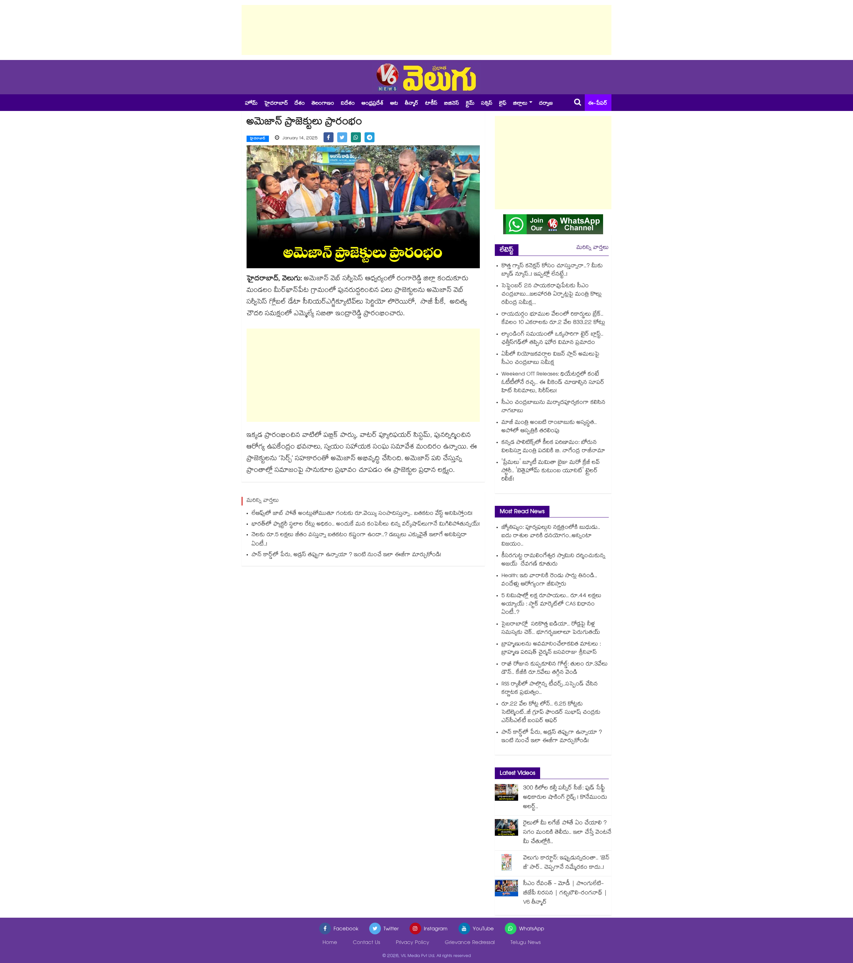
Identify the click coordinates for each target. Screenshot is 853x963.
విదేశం (348, 103)
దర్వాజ (546, 103)
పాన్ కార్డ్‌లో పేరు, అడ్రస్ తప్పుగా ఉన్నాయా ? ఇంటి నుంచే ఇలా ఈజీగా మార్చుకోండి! (346, 555)
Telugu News (525, 943)
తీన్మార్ (412, 103)
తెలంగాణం (323, 103)
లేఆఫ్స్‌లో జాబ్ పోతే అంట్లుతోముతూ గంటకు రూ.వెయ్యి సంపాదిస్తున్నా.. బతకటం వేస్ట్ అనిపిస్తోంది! (362, 514)
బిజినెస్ (451, 103)
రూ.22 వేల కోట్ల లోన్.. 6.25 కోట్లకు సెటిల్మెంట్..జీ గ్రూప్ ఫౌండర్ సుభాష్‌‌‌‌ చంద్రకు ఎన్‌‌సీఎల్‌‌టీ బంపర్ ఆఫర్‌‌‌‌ (550, 713)
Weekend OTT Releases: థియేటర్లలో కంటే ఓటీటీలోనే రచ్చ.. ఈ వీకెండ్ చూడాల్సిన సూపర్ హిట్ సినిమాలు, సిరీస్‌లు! (552, 383)
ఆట (394, 103)
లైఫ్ (502, 103)
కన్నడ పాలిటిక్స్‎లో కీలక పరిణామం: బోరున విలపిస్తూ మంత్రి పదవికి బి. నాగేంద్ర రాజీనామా (553, 447)
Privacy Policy (412, 943)
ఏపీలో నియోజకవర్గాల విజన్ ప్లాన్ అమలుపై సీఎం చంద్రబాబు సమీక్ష (550, 359)
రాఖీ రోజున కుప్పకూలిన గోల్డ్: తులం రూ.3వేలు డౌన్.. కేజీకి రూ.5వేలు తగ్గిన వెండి (554, 669)
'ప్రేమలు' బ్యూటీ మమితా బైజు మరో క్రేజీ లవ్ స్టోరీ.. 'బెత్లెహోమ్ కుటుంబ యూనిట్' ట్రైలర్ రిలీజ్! (550, 471)
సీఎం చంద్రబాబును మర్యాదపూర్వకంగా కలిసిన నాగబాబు (553, 407)
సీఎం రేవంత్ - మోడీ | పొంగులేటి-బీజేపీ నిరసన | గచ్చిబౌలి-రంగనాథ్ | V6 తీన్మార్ (565, 893)
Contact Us (366, 943)
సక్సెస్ (486, 103)
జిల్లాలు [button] (520, 103)
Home (330, 943)
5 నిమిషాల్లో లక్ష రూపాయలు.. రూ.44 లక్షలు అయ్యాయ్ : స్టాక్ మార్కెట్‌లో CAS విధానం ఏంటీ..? (551, 604)
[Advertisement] (426, 30)
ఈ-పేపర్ (597, 103)
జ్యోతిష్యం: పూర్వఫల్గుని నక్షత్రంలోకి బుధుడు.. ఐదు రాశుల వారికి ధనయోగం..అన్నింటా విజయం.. (550, 536)
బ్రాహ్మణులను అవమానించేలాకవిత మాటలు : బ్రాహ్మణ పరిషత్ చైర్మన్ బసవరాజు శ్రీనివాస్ (551, 649)
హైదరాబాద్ (276, 103)
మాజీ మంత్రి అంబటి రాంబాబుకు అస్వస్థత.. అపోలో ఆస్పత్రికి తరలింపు (549, 427)
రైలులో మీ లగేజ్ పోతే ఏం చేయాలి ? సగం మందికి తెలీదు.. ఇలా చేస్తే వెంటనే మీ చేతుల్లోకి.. (567, 833)
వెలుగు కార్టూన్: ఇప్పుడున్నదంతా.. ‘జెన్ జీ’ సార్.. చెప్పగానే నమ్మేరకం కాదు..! (566, 863)
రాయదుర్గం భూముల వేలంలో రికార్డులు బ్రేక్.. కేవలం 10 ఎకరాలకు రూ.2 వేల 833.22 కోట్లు (553, 319)
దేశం (300, 103)
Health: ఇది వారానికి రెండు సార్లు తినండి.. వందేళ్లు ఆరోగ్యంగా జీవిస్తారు (549, 580)
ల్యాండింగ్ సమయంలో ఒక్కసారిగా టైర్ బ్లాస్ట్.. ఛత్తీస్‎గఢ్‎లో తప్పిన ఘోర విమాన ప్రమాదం (552, 339)
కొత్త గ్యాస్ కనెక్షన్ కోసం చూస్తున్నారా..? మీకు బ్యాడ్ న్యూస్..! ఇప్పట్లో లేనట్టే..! (552, 271)
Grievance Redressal (470, 943)
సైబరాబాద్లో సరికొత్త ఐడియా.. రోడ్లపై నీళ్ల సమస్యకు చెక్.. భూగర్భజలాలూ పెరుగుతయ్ (550, 629)
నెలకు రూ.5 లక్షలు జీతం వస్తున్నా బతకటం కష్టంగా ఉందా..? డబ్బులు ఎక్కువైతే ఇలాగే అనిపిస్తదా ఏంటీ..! (359, 539)
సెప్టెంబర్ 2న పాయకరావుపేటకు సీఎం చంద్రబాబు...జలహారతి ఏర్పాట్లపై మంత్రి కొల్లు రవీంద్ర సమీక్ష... (551, 295)
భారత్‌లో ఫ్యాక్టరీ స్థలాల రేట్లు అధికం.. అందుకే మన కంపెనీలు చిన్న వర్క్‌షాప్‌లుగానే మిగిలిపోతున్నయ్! (366, 524)
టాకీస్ (431, 103)
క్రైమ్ (470, 103)
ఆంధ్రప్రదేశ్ (373, 103)
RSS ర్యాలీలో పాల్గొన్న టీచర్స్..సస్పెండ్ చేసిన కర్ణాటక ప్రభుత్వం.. (549, 689)
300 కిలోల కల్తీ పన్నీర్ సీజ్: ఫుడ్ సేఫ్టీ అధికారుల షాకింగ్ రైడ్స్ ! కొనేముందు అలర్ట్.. (565, 798)
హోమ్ (251, 103)
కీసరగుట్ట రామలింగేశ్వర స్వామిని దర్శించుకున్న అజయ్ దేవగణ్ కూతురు (553, 560)
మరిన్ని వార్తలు (592, 248)
